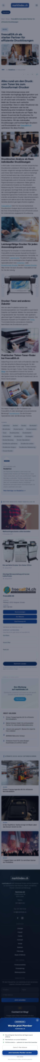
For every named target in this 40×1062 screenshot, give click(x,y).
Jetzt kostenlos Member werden (20, 1053)
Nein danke (20, 1056)
